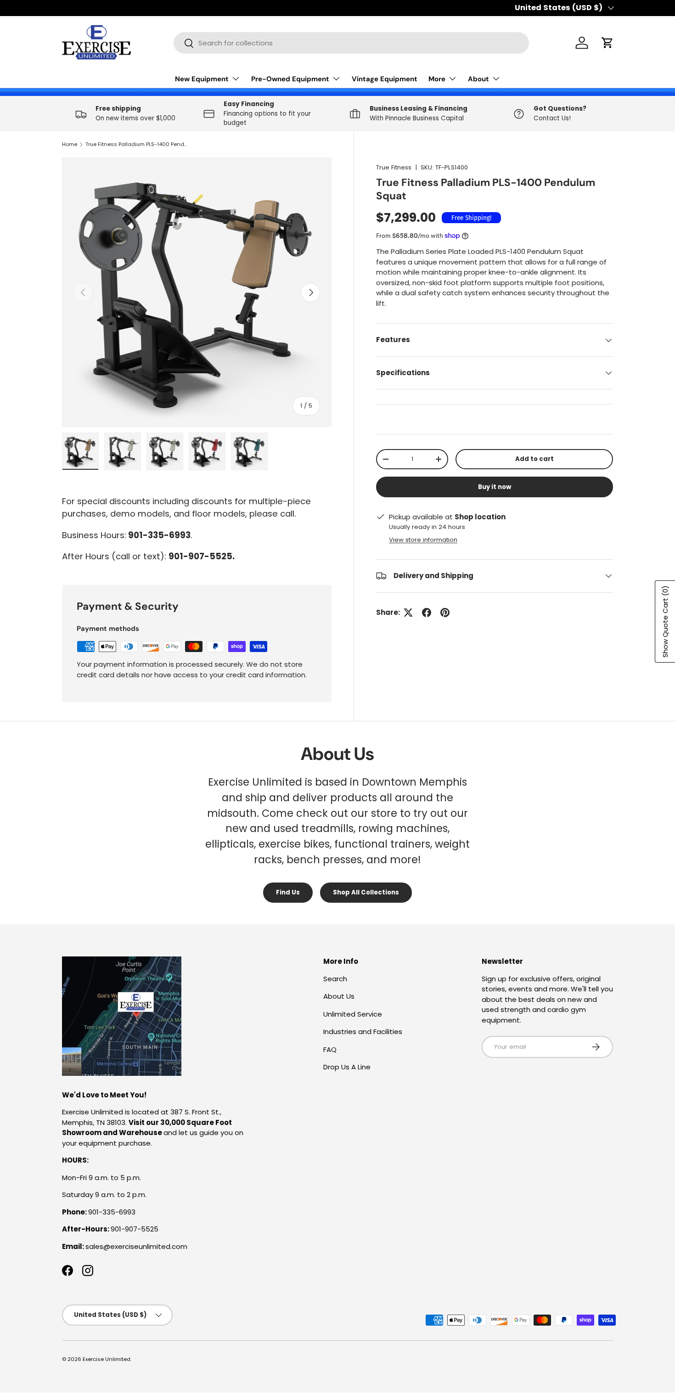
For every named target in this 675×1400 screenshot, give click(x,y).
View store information (423, 539)
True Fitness (393, 167)
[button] (607, 43)
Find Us (288, 892)
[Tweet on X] (408, 612)
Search (335, 979)
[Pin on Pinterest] (445, 612)
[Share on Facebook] (426, 612)
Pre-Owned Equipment (290, 79)
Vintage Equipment (384, 79)
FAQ (330, 1049)
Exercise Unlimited (106, 1359)
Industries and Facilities (362, 1031)
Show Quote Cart (665, 621)
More (436, 79)
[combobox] (351, 43)
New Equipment (202, 79)
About (478, 79)
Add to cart (534, 459)
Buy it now (494, 487)
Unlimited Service (352, 1014)
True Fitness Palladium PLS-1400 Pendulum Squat (137, 144)
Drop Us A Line (347, 1067)
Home (69, 144)
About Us (338, 996)
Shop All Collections (366, 892)
